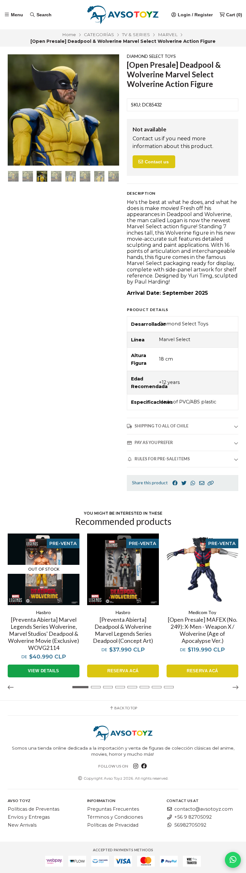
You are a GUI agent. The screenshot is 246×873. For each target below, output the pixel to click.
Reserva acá (122, 670)
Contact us (156, 161)
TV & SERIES (136, 34)
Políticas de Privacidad (112, 825)
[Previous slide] (17, 110)
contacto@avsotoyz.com (203, 809)
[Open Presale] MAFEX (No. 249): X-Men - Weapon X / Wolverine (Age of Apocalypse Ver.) (202, 630)
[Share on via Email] (202, 483)
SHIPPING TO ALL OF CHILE (161, 425)
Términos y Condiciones (115, 817)
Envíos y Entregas (29, 817)
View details (43, 670)
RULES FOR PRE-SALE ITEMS (162, 458)
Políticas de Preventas (33, 809)
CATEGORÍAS (99, 34)
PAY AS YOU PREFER (154, 442)
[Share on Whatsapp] (193, 483)
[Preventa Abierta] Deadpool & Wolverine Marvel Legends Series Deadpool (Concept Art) (123, 630)
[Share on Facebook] (175, 483)
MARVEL (167, 34)
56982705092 (190, 825)
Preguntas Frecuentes (113, 809)
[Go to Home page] (123, 14)
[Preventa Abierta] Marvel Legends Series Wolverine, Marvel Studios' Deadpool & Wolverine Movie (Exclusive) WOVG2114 (43, 633)
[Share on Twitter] (184, 483)
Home (69, 34)
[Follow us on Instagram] (135, 766)
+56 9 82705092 (193, 817)
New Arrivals (22, 825)
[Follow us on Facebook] (144, 766)
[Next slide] (109, 110)
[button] (211, 483)
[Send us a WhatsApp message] (233, 860)
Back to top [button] (125, 708)
